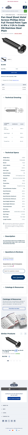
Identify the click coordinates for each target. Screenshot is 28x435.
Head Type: (6, 216)
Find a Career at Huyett (14, 398)
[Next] (25, 333)
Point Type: (6, 214)
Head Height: (6, 193)
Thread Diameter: (7, 206)
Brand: (4, 162)
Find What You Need (14, 308)
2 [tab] (11, 360)
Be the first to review (8, 259)
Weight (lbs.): (6, 157)
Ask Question (18, 277)
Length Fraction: (7, 219)
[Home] (9, 7)
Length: (5, 167)
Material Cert (16, 80)
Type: (4, 186)
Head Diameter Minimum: (9, 198)
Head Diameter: (7, 191)
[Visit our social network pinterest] (12, 421)
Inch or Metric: (6, 165)
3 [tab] (14, 360)
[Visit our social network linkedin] (15, 421)
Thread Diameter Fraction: (9, 188)
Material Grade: (7, 173)
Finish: (4, 180)
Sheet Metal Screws (10, 14)
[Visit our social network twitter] (9, 421)
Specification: (6, 211)
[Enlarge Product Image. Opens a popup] (16, 350)
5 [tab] (19, 360)
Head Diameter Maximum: (9, 196)
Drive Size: (5, 209)
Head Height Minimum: (9, 204)
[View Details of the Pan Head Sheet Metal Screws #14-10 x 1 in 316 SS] (13, 342)
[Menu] (2, 7)
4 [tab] (16, 360)
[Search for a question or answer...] (14, 271)
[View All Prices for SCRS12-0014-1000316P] (9, 356)
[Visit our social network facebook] (3, 421)
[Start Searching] (25, 11)
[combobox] (14, 11)
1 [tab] (8, 360)
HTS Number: (6, 160)
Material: (5, 178)
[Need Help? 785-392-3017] (26, 2)
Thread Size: (6, 183)
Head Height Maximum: (9, 201)
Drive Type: (6, 170)
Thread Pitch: (6, 175)
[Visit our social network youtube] (6, 421)
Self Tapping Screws (22, 14)
